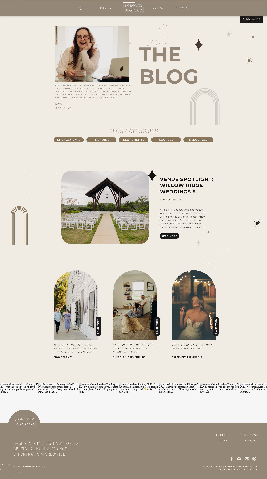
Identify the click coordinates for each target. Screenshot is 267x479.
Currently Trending (127, 357)
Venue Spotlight (171, 199)
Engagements (63, 357)
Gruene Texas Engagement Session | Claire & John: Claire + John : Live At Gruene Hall (75, 349)
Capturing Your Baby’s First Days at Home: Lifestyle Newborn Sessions (133, 349)
